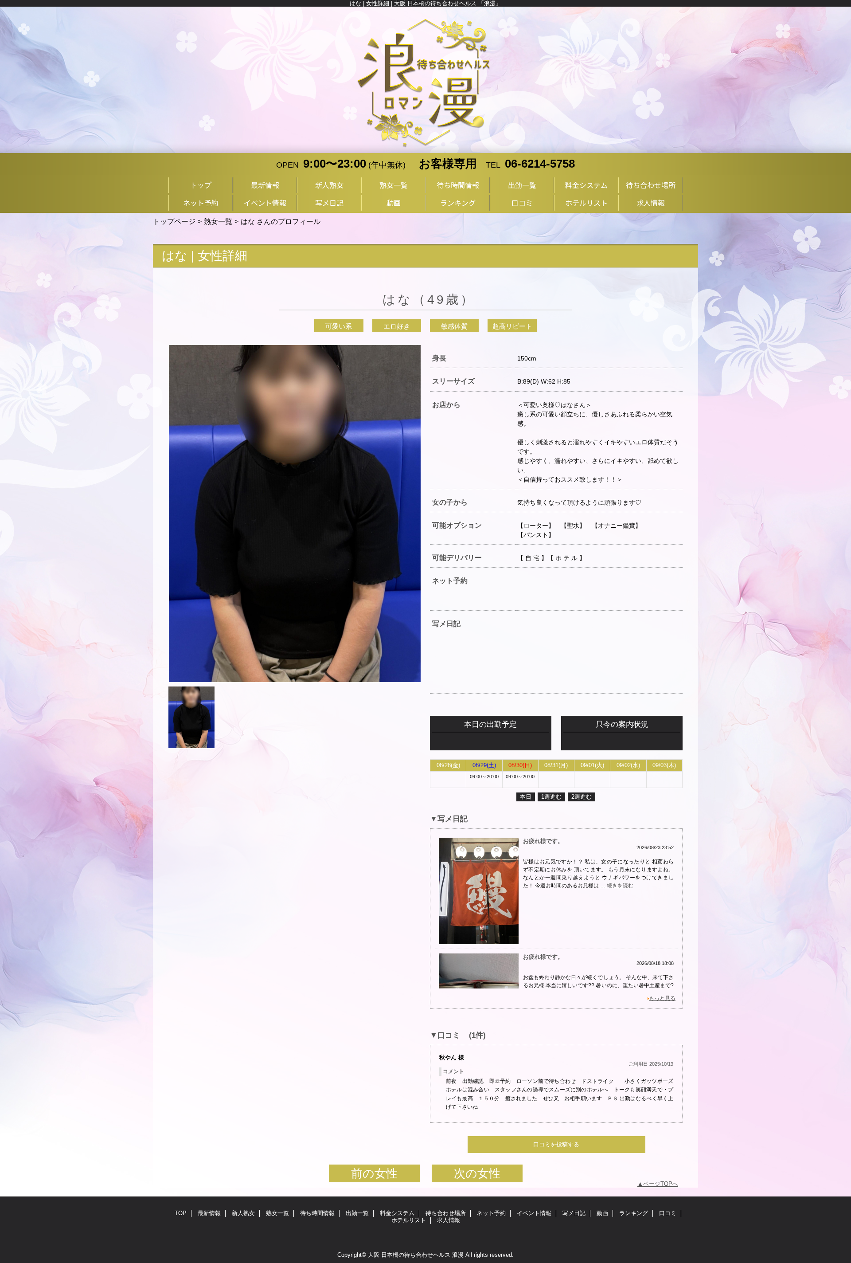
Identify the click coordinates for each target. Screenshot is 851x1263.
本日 (525, 796)
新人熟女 (243, 1213)
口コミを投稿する (556, 1144)
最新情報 (209, 1213)
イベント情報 (534, 1213)
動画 (602, 1213)
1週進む (551, 796)
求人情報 (448, 1220)
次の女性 (477, 1173)
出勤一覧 (357, 1213)
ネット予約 (491, 1213)
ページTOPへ (660, 1184)
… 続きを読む (616, 886)
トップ (200, 185)
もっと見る (662, 998)
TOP (181, 1213)
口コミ (667, 1213)
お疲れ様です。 (543, 841)
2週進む (581, 796)
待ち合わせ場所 (446, 1213)
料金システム (397, 1213)
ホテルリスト (408, 1220)
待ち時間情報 (317, 1213)
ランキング (633, 1213)
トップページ (174, 221)
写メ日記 (574, 1213)
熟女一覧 (218, 221)
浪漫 (458, 1254)
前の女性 (374, 1173)
